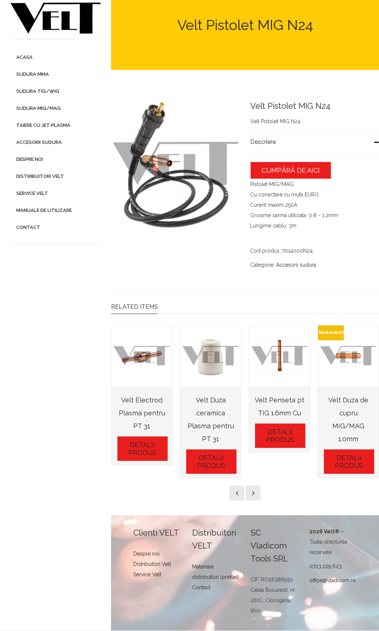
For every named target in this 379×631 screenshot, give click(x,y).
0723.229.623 (325, 566)
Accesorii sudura (296, 265)
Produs (227, 46)
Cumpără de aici (291, 170)
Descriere (263, 141)
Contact (201, 587)
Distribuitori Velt (152, 564)
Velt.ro (202, 46)
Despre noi (146, 554)
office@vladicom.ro (332, 580)
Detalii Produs (142, 448)
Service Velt (147, 574)
